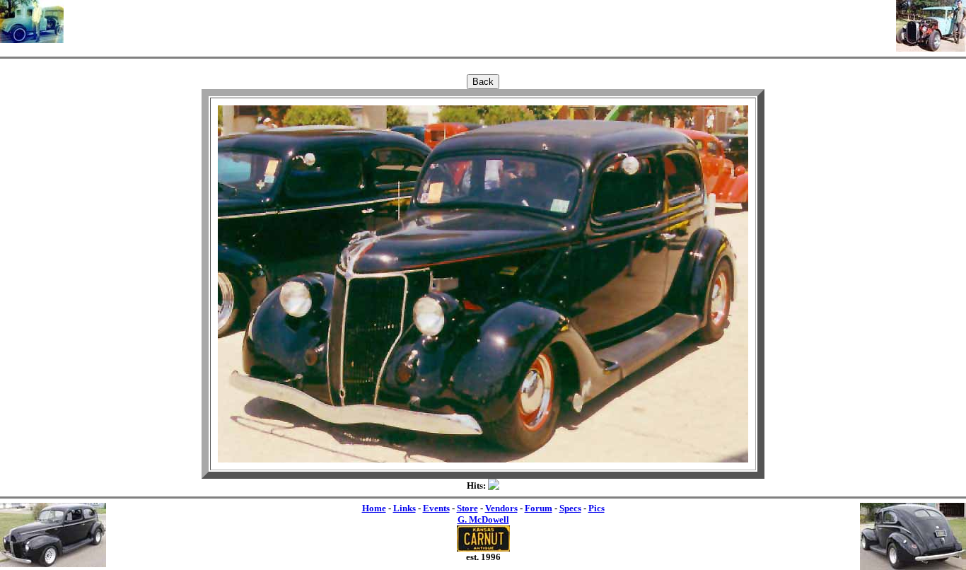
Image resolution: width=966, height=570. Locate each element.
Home (374, 508)
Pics (596, 508)
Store (467, 508)
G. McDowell (483, 519)
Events (436, 508)
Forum (538, 508)
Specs (570, 508)
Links (404, 508)
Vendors (501, 508)
